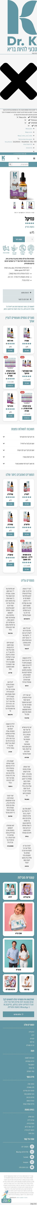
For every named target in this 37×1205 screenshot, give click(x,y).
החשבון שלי (31, 1064)
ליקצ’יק (26, 494)
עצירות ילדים (31, 1120)
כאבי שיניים (31, 1116)
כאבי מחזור (31, 1133)
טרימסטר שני (21, 212)
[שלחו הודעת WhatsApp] (31, 1152)
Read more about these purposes (25, 139)
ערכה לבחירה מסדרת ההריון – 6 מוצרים (27, 408)
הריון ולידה (28, 212)
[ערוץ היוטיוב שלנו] (31, 1167)
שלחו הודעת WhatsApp (22, 1152)
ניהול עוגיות (33, 1204)
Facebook (25, 1157)
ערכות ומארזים (10, 989)
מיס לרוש (10, 340)
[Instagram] (31, 1162)
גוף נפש (26, 989)
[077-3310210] (31, 1146)
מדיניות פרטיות (29, 148)
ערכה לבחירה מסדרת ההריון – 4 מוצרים (10, 373)
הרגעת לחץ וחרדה (29, 1130)
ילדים (10, 897)
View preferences (25, 142)
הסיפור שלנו (31, 1084)
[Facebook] (31, 1157)
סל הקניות (31, 1068)
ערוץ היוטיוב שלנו (23, 1167)
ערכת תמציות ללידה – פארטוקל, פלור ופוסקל (26, 557)
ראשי (33, 212)
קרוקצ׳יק (10, 554)
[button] (18, 81)
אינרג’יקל (10, 406)
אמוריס (27, 340)
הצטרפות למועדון (29, 1058)
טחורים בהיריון (30, 1123)
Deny (31, 142)
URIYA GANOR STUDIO (21, 1197)
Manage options (29, 129)
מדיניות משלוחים (30, 1061)
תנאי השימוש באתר (29, 1094)
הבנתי (35, 142)
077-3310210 (25, 1146)
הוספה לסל (19, 239)
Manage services (28, 132)
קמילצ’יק (10, 494)
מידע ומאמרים (30, 1087)
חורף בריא (18, 933)
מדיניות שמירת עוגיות (27, 144)
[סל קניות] (18, 158)
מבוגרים (18, 969)
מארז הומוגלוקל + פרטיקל (26, 372)
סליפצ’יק (27, 524)
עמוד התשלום (30, 1071)
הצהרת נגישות (30, 1100)
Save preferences (16, 142)
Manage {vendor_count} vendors (25, 136)
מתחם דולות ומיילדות (28, 1090)
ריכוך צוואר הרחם (29, 1127)
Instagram (25, 1162)
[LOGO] (3, 158)
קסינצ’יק (10, 524)
